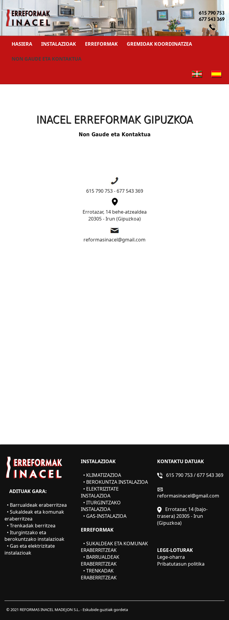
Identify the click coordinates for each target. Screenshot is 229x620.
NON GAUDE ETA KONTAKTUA (46, 59)
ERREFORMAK (101, 44)
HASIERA (24, 43)
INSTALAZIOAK (58, 44)
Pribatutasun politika (181, 564)
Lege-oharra (171, 557)
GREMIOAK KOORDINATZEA (159, 44)
